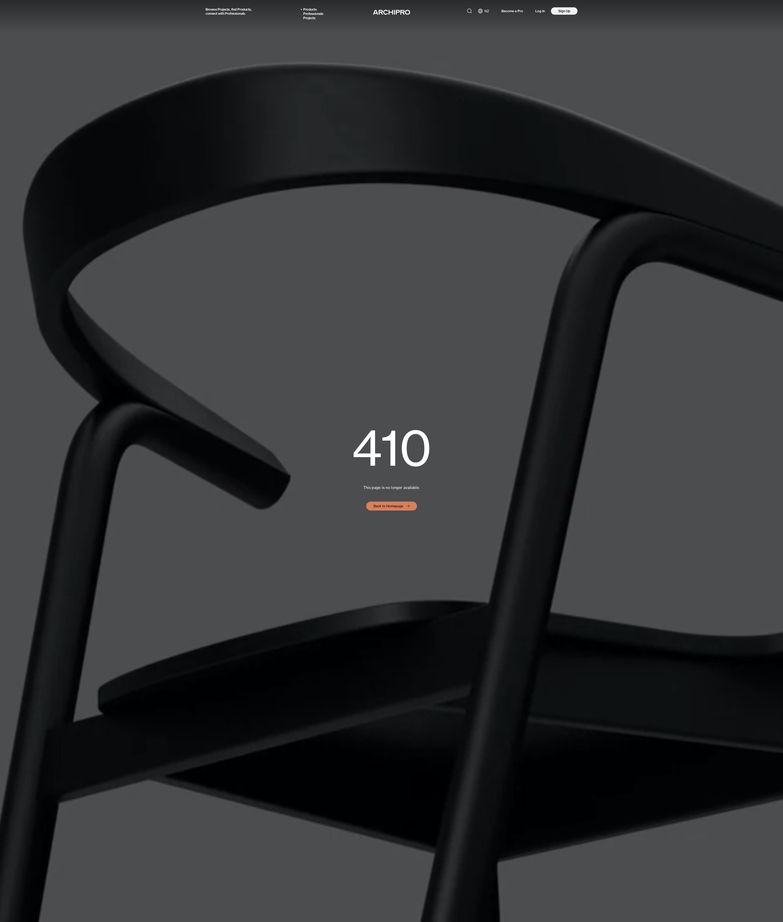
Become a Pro (512, 11)
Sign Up (564, 11)
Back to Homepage (388, 506)
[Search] (469, 11)
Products (244, 9)
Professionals (235, 13)
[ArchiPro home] (391, 12)
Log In (540, 11)
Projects (224, 9)
